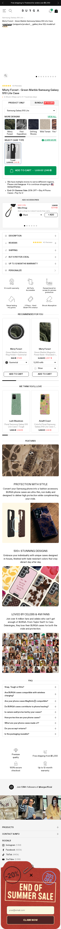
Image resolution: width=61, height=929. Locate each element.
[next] (58, 3)
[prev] (2, 3)
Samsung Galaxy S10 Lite (12, 18)
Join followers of (34, 787)
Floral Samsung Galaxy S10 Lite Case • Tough (16, 426)
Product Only (16, 103)
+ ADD (51, 215)
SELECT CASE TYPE (14, 140)
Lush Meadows (16, 421)
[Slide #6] (50, 76)
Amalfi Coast (45, 421)
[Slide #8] (55, 76)
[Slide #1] (38, 76)
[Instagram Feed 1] (30, 807)
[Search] (10, 10)
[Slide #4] (45, 76)
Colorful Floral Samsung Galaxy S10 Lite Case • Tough (44, 426)
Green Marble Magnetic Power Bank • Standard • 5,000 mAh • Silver (45, 354)
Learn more (50, 140)
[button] (12, 86)
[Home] (30, 10)
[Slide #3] (43, 76)
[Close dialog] (31, 875)
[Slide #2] (41, 76)
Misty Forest (16, 349)
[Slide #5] (48, 76)
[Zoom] (5, 76)
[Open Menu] (4, 10)
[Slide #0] (36, 76)
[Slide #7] (53, 76)
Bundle (44, 103)
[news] (50, 10)
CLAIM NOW (30, 920)
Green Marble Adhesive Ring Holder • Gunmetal (16, 354)
